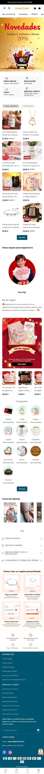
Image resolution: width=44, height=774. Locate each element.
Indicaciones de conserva (10, 705)
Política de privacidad (9, 671)
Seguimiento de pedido (10, 701)
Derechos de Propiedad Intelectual (13, 679)
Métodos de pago (8, 667)
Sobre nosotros (7, 663)
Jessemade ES (24, 766)
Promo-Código (7, 659)
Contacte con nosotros (10, 689)
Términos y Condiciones (10, 675)
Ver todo (22, 237)
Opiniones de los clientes (10, 714)
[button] (4, 8)
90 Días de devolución (9, 697)
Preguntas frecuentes (9, 710)
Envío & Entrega (7, 693)
